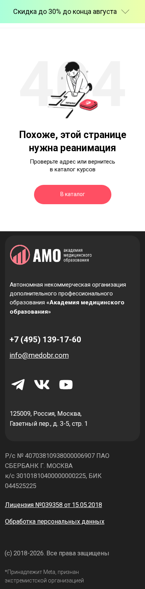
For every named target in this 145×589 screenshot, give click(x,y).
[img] (66, 385)
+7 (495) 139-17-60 (45, 339)
